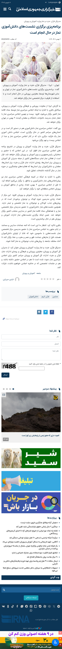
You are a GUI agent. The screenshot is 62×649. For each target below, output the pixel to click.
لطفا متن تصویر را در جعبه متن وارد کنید (45, 364)
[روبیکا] (49, 606)
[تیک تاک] (13, 606)
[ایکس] (54, 606)
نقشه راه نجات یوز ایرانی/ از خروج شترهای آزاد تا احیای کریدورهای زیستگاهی (32, 532)
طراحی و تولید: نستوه (30, 628)
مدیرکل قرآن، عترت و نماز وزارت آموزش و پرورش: (42, 21)
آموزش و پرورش (28, 273)
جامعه (38, 273)
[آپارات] (45, 606)
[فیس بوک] (17, 606)
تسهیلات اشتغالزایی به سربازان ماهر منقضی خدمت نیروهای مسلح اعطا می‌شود (30, 569)
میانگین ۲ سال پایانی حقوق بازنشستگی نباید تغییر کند (37, 526)
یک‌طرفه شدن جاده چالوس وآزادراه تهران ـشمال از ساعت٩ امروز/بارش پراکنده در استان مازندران (31, 547)
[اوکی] (8, 606)
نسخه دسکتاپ (31, 597)
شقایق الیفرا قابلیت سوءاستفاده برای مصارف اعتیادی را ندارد (35, 552)
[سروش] (26, 606)
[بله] (40, 606)
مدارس (55, 296)
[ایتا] (31, 606)
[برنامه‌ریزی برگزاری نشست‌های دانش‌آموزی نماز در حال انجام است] (31, 62)
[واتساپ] (31, 611)
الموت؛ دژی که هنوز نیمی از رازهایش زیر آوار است (40, 435)
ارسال (5, 374)
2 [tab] (10, 389)
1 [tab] (13, 389)
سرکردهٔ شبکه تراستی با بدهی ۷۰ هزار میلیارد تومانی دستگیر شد (33, 537)
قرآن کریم (45, 296)
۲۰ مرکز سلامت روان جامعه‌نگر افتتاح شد (42, 557)
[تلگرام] (59, 606)
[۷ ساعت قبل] (31, 412)
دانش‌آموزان (33, 296)
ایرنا (35, 9)
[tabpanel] (31, 417)
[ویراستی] (22, 606)
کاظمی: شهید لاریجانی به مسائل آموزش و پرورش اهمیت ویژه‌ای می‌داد (30, 542)
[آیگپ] (35, 606)
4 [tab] (4, 389)
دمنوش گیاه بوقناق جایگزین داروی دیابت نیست (39, 522)
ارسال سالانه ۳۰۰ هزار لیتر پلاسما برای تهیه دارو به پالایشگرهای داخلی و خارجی (31, 563)
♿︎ (55, 642)
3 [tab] (7, 389)
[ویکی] (3, 606)
